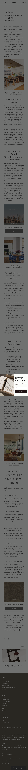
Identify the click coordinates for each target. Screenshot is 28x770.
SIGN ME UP (21, 391)
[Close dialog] (27, 375)
